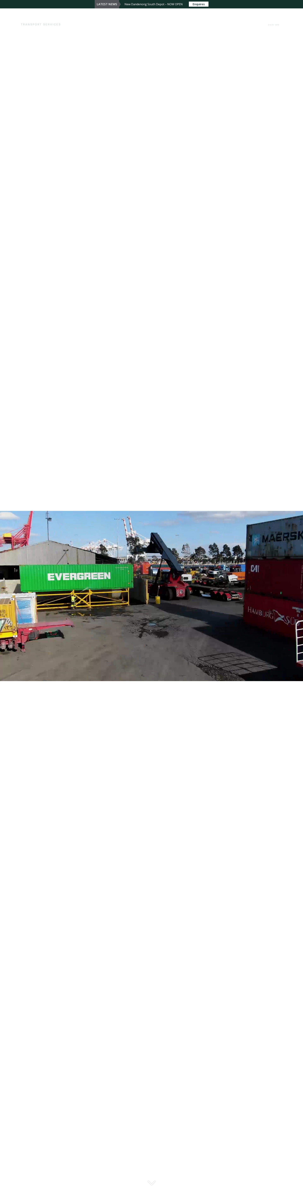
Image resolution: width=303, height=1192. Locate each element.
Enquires (199, 4)
